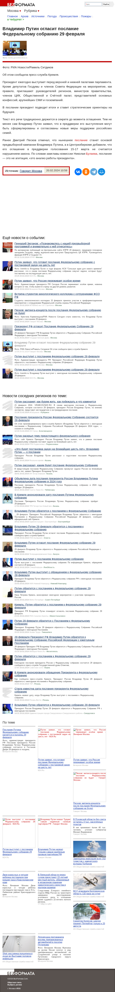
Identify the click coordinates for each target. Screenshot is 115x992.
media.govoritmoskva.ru (17, 58)
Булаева (91, 153)
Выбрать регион (14, 985)
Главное (12, 16)
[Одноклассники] (86, 171)
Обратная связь (14, 982)
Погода (52, 16)
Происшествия (69, 16)
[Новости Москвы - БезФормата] (18, 4)
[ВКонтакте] (78, 171)
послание (81, 140)
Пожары (86, 16)
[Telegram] (93, 171)
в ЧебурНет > (15, 19)
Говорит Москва (31, 171)
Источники (37, 16)
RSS (19, 988)
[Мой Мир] (101, 171)
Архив (24, 16)
